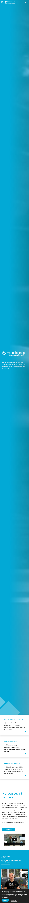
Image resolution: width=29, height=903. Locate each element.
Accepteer (5, 900)
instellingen (4, 897)
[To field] (14, 725)
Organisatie (8, 829)
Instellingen (13, 900)
